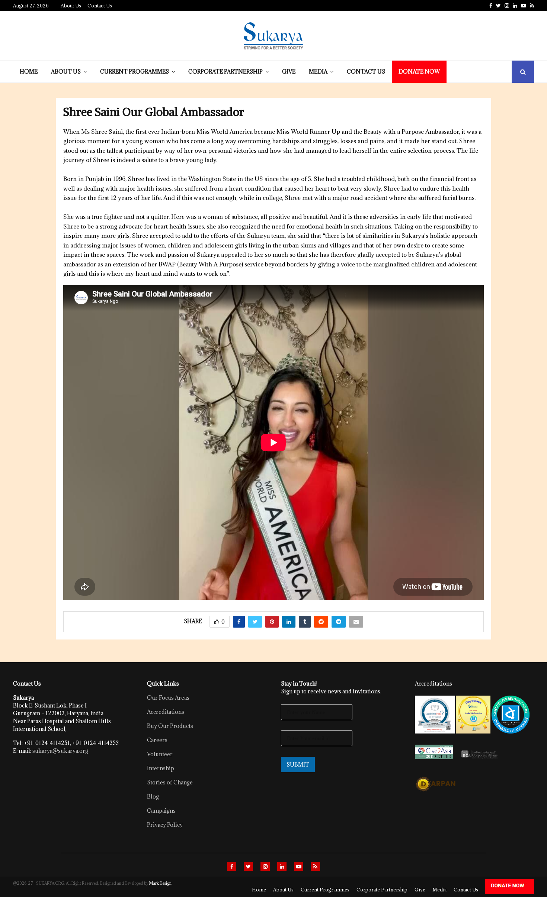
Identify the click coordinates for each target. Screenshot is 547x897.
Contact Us (99, 6)
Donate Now (419, 71)
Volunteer (160, 754)
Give (288, 71)
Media (318, 71)
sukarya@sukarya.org (60, 750)
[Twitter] (248, 866)
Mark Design (160, 883)
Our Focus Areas (168, 697)
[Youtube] (298, 866)
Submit (298, 764)
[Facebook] (231, 866)
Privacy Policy (165, 824)
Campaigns (161, 810)
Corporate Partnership (225, 71)
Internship (160, 768)
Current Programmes (134, 71)
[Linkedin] (282, 866)
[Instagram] (265, 866)
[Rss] (315, 866)
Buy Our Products (170, 725)
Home (29, 71)
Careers (157, 740)
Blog (153, 796)
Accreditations (165, 711)
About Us (71, 6)
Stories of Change (170, 782)
